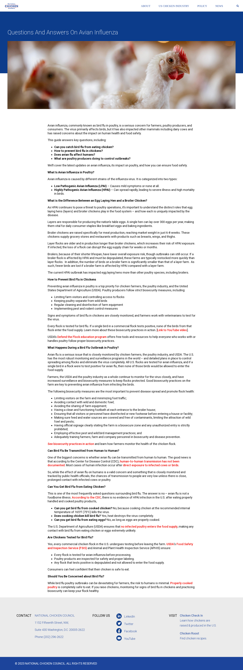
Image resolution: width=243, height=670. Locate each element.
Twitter (128, 624)
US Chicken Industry (174, 6)
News (219, 6)
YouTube (129, 638)
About (145, 6)
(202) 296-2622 (53, 637)
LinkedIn (129, 616)
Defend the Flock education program (81, 337)
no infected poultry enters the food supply (149, 526)
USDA (170, 544)
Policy (202, 6)
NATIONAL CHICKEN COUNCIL (55, 615)
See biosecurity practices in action (71, 444)
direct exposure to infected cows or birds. (151, 465)
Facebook (130, 631)
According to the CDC (86, 497)
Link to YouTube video (172, 330)
